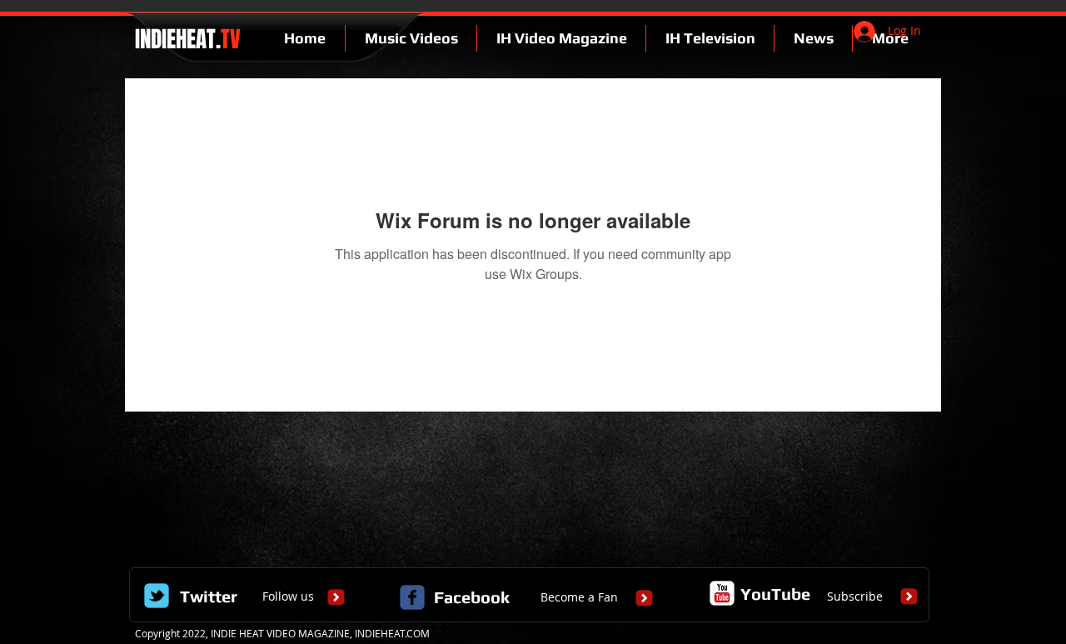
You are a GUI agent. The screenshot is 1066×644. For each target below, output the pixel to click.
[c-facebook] (412, 597)
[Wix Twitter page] (156, 595)
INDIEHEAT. (185, 39)
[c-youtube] (722, 593)
